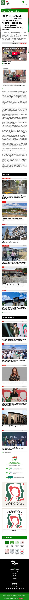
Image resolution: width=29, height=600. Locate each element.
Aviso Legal (15, 586)
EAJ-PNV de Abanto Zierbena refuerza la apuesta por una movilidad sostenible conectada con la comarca (14, 263)
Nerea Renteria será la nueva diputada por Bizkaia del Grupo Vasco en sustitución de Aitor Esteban (14, 382)
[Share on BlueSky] (25, 43)
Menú (23, 5)
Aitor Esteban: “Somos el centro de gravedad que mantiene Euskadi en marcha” (13, 361)
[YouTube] (6, 589)
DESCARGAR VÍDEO (6, 63)
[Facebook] (8, 589)
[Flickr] (14, 589)
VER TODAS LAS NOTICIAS (7, 312)
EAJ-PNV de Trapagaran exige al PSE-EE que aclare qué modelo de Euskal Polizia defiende (13, 241)
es (23, 2)
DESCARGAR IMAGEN (7, 61)
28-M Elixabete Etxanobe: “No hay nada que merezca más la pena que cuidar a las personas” (14, 84)
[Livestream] (17, 589)
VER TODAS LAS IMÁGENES (8, 88)
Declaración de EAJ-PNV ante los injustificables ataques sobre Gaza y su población (13, 426)
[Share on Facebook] (21, 43)
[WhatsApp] (21, 589)
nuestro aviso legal (14, 598)
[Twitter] (10, 589)
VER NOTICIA (6, 191)
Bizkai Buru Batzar (14, 569)
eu (20, 2)
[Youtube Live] (23, 589)
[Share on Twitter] (19, 43)
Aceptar (21, 598)
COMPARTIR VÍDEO (6, 65)
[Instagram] (12, 589)
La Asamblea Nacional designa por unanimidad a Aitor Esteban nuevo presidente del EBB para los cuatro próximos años (13, 448)
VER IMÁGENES (8, 80)
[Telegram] (19, 589)
